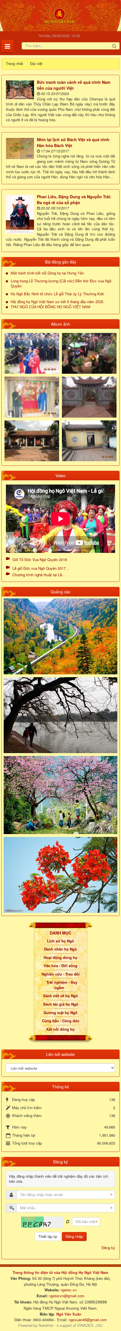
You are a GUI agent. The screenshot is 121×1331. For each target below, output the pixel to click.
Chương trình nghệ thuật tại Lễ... (38, 574)
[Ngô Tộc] (59, 15)
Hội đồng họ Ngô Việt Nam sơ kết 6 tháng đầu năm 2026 (57, 302)
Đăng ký (108, 1247)
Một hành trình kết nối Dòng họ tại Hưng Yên (47, 273)
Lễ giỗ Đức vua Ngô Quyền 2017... (40, 568)
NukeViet (46, 1325)
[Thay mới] (67, 1222)
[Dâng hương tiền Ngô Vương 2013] (32, 352)
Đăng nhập (74, 1236)
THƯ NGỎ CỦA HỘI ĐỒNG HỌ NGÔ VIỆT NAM (50, 307)
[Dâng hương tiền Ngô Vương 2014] (89, 352)
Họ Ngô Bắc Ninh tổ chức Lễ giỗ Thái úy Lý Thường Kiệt (57, 294)
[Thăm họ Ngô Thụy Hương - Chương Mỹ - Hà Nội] (89, 440)
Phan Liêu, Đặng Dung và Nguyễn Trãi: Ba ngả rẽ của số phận (74, 199)
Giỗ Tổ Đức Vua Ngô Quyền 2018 (39, 559)
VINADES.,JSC (90, 1325)
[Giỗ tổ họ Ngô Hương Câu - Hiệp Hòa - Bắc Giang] (32, 396)
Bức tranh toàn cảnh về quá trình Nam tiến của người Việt (73, 85)
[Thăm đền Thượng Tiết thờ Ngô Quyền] (32, 440)
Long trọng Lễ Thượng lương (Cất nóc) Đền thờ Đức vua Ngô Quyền (61, 283)
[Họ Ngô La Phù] (89, 396)
